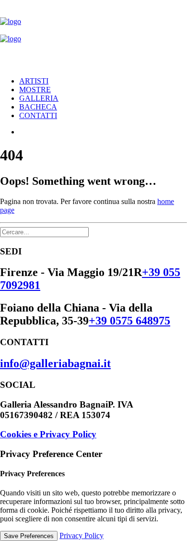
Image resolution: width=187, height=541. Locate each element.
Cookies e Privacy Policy (48, 434)
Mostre (35, 89)
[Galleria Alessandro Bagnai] (93, 34)
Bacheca (38, 107)
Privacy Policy (81, 535)
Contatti (38, 115)
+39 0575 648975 (129, 320)
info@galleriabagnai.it (55, 363)
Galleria (38, 98)
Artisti (33, 81)
